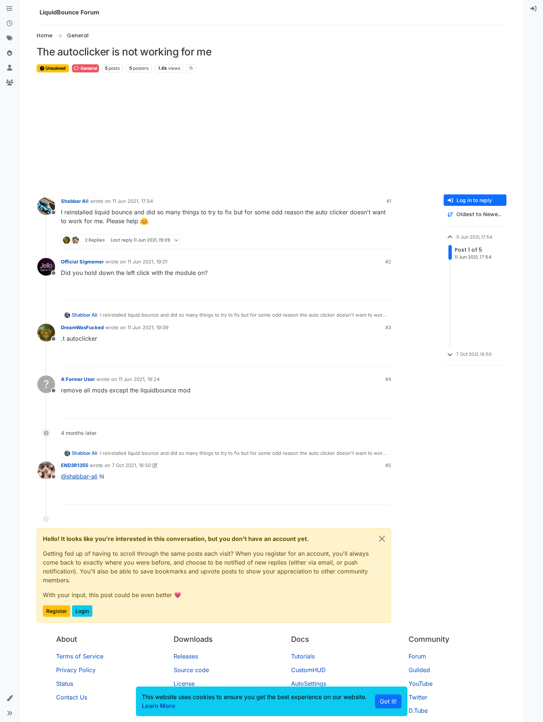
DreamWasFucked (82, 327)
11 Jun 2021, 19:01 (147, 262)
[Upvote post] (372, 240)
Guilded (419, 670)
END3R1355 (74, 465)
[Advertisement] (271, 133)
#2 (388, 262)
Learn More (158, 705)
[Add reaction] (358, 240)
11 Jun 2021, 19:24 (139, 379)
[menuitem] (533, 9)
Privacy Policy (76, 670)
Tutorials (303, 656)
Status (64, 683)
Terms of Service (79, 656)
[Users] (9, 68)
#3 (388, 327)
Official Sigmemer (82, 262)
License (184, 683)
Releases (186, 656)
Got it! (388, 701)
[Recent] (9, 24)
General (88, 68)
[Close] (382, 538)
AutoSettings (308, 683)
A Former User (78, 379)
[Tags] (9, 38)
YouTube (421, 683)
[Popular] (9, 53)
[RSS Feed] (191, 68)
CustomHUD (308, 670)
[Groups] (9, 83)
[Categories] (9, 9)
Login (82, 611)
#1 (388, 201)
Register (56, 611)
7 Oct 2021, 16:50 (131, 465)
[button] (9, 698)
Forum (417, 656)
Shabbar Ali (75, 201)
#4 (388, 379)
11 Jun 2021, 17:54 (132, 201)
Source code (191, 670)
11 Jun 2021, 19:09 (147, 327)
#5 (388, 465)
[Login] (533, 9)
